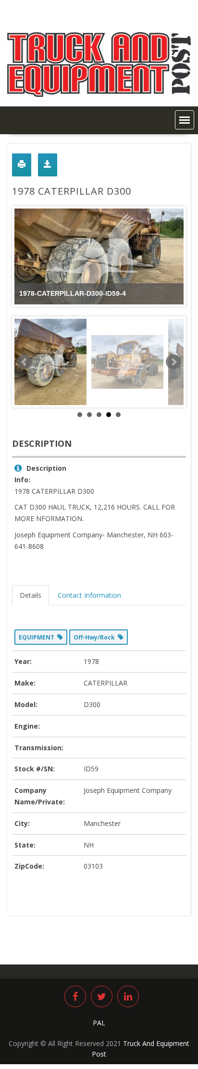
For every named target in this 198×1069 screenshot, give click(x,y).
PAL (99, 1022)
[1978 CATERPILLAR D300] (127, 362)
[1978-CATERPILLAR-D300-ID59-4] (50, 362)
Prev (24, 362)
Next (173, 362)
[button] (184, 119)
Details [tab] (30, 595)
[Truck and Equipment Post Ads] (99, 94)
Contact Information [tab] (89, 595)
